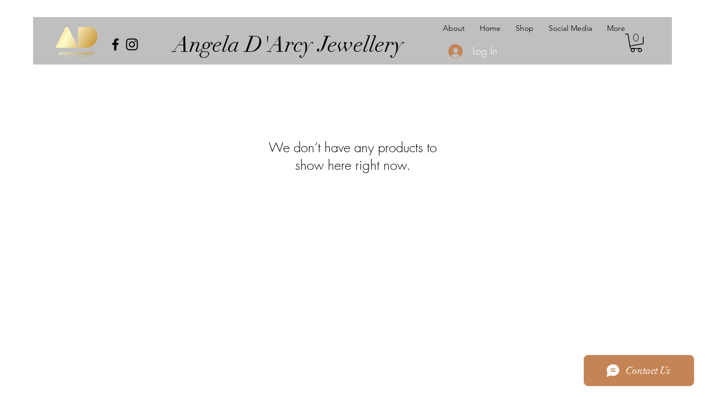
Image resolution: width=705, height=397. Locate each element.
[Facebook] (115, 44)
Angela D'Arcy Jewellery (288, 44)
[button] (636, 43)
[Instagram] (132, 44)
